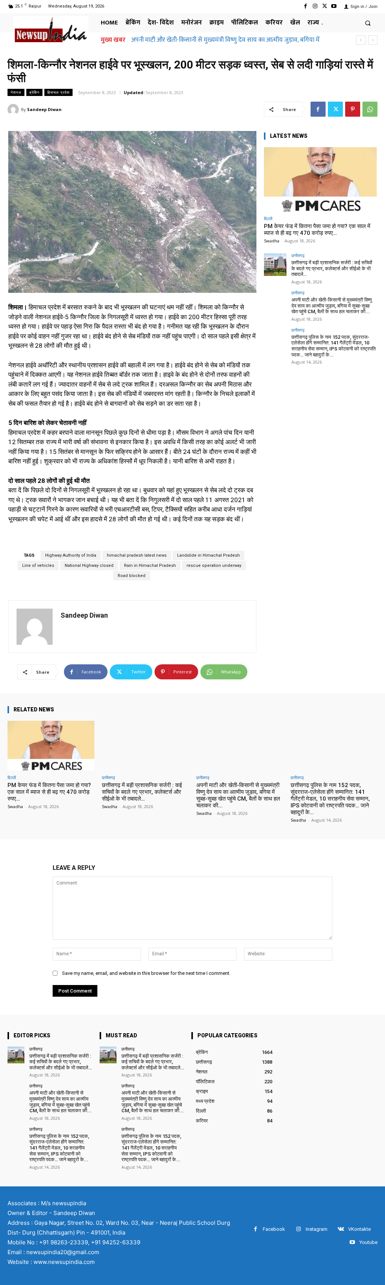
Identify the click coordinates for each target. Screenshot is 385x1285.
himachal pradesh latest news (137, 555)
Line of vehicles (38, 565)
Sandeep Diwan (44, 109)
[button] (367, 22)
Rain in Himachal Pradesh (150, 565)
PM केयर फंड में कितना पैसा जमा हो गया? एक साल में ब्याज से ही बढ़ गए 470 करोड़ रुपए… (317, 229)
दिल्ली (268, 218)
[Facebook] (305, 6)
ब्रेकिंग (34, 92)
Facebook (274, 1229)
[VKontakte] (340, 1229)
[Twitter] (324, 6)
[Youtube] (334, 6)
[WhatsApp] (369, 109)
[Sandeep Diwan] (14, 109)
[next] (372, 40)
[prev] (360, 40)
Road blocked (132, 575)
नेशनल (16, 92)
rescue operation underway (213, 565)
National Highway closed (89, 565)
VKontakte (359, 1229)
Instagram (316, 1229)
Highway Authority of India (70, 555)
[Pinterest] (352, 109)
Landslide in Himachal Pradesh (208, 555)
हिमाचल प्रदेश (58, 92)
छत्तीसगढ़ (298, 255)
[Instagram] (315, 6)
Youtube (368, 1242)
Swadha (271, 241)
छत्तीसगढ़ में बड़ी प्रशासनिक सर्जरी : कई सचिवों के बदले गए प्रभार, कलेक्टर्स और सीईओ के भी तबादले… (331, 268)
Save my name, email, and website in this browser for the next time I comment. (146, 973)
